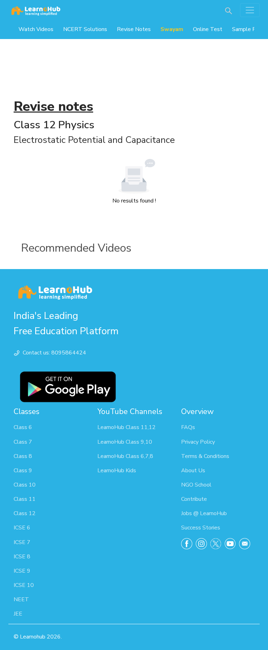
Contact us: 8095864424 (54, 353)
